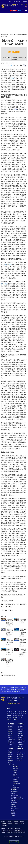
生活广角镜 (15, 768)
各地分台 (18, 1)
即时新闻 (20, 715)
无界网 (13, 832)
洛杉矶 (16, 687)
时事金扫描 (20, 729)
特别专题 (14, 789)
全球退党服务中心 (18, 830)
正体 (23, 1)
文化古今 (10, 762)
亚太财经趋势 (11, 742)
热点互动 (20, 728)
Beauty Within (16, 777)
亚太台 (12, 689)
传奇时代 (13, 793)
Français (3, 691)
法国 (4, 689)
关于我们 (10, 821)
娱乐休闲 (15, 766)
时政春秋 (20, 731)
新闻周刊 (10, 735)
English (23, 689)
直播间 (15, 700)
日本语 (14, 691)
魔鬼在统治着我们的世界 (17, 798)
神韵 (10, 1)
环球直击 (10, 728)
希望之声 (10, 830)
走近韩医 (19, 760)
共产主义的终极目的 (16, 797)
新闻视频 (11, 724)
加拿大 (12, 687)
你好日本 (15, 770)
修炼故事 (13, 813)
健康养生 (20, 748)
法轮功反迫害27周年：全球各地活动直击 (9, 651)
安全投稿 (10, 823)
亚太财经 (10, 744)
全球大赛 (15, 719)
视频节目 (21, 698)
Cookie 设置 (14, 841)
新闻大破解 (20, 735)
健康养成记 (20, 756)
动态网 (8, 832)
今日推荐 (9, 717)
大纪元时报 (17, 828)
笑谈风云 (10, 752)
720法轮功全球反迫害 (19, 34)
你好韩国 (15, 772)
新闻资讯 (14, 698)
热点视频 (15, 715)
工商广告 (13, 815)
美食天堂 (15, 774)
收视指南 (16, 821)
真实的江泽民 (14, 802)
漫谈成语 (10, 758)
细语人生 (20, 746)
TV (19, 10)
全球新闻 (10, 726)
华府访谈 (10, 737)
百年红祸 (13, 804)
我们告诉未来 (14, 791)
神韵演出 (9, 719)
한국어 (19, 691)
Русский (9, 691)
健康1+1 (19, 751)
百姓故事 (13, 810)
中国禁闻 (10, 729)
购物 (18, 703)
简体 (26, 1)
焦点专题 (6, 34)
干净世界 (4, 830)
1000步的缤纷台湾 (16, 784)
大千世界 (15, 779)
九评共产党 (13, 800)
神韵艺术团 (10, 828)
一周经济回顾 (11, 739)
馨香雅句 (10, 756)
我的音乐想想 (16, 787)
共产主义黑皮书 (15, 808)
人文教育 (10, 748)
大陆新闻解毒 (21, 744)
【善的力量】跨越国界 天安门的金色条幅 (9, 641)
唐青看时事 (20, 739)
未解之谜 (10, 751)
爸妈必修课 (10, 760)
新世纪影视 (19, 832)
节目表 (9, 700)
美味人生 (15, 775)
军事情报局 (20, 737)
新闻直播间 (13, 10)
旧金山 (8, 689)
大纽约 (8, 687)
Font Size (21, 65)
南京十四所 (8, 264)
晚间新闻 (10, 731)
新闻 (8, 708)
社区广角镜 (11, 741)
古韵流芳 (10, 754)
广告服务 (16, 823)
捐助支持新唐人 (12, 703)
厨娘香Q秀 (15, 781)
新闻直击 (10, 733)
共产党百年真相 (15, 795)
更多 (24, 832)
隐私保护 (22, 821)
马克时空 (20, 742)
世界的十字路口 (22, 741)
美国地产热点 (11, 764)
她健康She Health (21, 752)
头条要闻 (9, 715)
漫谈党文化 (13, 812)
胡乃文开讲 (20, 754)
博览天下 (15, 717)
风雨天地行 (13, 806)
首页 (2, 34)
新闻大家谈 (20, 726)
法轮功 (11, 34)
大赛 (14, 1)
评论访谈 (21, 724)
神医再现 (19, 758)
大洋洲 (21, 687)
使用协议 (4, 823)
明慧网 (3, 832)
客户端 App (4, 825)
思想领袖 (20, 733)
